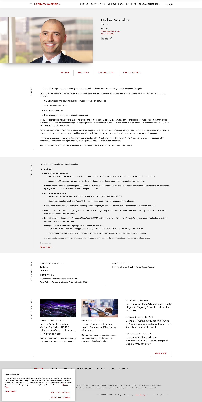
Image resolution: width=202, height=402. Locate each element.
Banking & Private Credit (122, 267)
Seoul (107, 388)
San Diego (90, 388)
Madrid (158, 385)
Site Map (118, 395)
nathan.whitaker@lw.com (110, 31)
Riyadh (82, 388)
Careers (123, 369)
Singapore (124, 388)
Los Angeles (117, 385)
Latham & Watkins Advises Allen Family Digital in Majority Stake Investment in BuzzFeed (148, 307)
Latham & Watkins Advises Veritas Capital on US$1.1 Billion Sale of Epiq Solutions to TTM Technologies (58, 329)
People (84, 4)
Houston (103, 385)
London (109, 385)
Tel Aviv (132, 388)
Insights (131, 4)
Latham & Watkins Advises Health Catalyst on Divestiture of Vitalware (98, 327)
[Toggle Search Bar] (167, 4)
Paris (77, 388)
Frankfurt (79, 385)
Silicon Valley (115, 388)
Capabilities (98, 4)
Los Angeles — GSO (148, 385)
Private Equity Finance (144, 267)
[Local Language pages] (171, 4)
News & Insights (132, 73)
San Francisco (99, 388)
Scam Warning (140, 395)
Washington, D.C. (151, 388)
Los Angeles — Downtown (131, 385)
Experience (84, 73)
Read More (161, 353)
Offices (68, 369)
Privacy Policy (128, 395)
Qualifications (106, 73)
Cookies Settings (10, 391)
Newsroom (55, 369)
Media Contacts (84, 369)
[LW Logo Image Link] (47, 4)
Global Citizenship (150, 4)
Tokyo (138, 388)
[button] (105, 242)
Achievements (116, 4)
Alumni (112, 369)
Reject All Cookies (60, 397)
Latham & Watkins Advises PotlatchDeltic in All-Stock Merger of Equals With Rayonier (147, 340)
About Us (100, 369)
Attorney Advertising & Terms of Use (159, 395)
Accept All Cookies (60, 392)
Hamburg (86, 385)
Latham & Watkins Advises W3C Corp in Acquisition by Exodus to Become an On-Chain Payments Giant (148, 323)
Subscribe (37, 369)
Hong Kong (95, 385)
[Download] (102, 38)
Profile (65, 73)
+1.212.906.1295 (107, 34)
